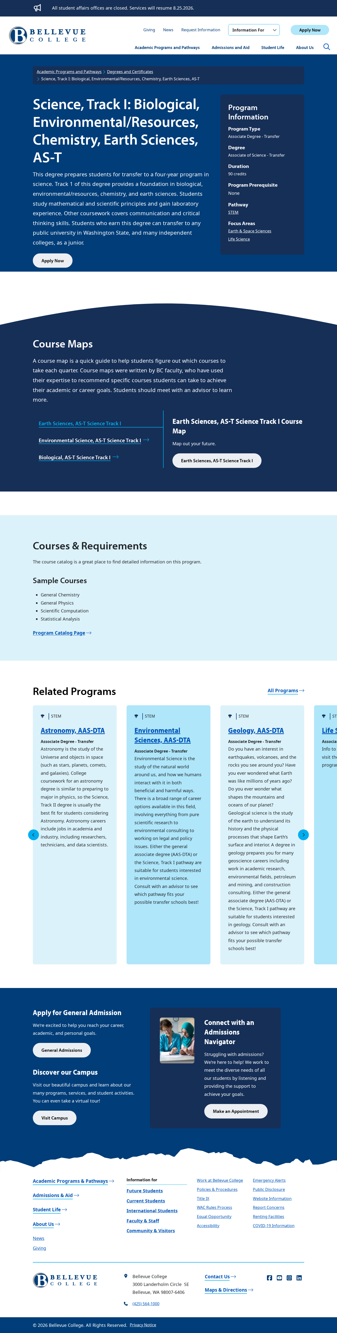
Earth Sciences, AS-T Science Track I (217, 460)
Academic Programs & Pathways (70, 1181)
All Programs (283, 690)
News (168, 30)
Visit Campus (54, 1118)
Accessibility (208, 1225)
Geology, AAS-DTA (256, 730)
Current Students (146, 1201)
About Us (305, 47)
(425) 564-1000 (145, 1303)
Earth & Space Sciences (249, 231)
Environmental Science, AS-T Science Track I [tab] (90, 440)
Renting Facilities (268, 1216)
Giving (149, 30)
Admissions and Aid (230, 47)
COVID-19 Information (274, 1225)
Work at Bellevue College (220, 1180)
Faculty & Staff (143, 1221)
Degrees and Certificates (130, 71)
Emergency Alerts (269, 1180)
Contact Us (217, 1276)
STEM (233, 212)
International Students (152, 1211)
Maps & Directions (226, 1290)
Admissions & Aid (53, 1195)
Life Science (239, 239)
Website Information (272, 1198)
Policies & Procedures (217, 1189)
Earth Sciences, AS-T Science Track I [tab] (80, 423)
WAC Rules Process (214, 1207)
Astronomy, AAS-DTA (73, 730)
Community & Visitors (151, 1231)
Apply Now (309, 30)
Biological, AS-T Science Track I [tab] (75, 457)
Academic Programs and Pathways (167, 47)
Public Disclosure (269, 1189)
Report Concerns (268, 1207)
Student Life (272, 47)
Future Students (145, 1191)
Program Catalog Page (59, 633)
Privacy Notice (143, 1325)
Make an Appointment (236, 1111)
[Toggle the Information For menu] (274, 30)
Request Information (200, 30)
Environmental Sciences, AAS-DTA (162, 734)
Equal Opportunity (214, 1216)
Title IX (203, 1198)
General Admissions (61, 1050)
